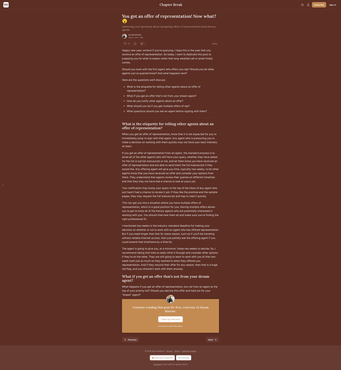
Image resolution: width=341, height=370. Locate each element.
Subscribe (319, 4)
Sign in (332, 4)
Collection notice (188, 351)
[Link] (118, 126)
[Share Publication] (308, 4)
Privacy (170, 351)
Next (210, 339)
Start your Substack (163, 357)
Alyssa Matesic (134, 35)
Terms (177, 351)
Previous (132, 339)
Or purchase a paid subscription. (170, 326)
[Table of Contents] (3, 185)
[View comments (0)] (135, 43)
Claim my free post (170, 319)
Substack (157, 364)
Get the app (183, 357)
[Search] (302, 4)
